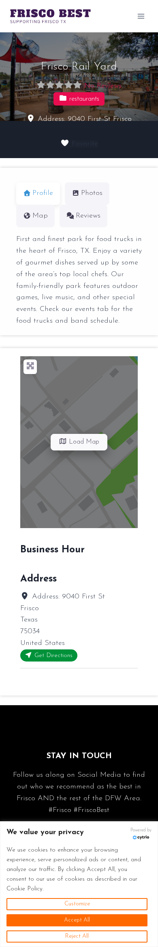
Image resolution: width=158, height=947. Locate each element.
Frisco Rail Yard (79, 66)
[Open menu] (140, 16)
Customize (77, 904)
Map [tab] (40, 216)
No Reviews (103, 86)
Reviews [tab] (88, 216)
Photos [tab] (91, 193)
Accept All (77, 920)
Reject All (77, 936)
